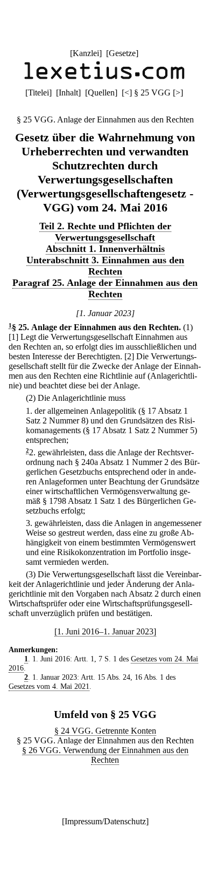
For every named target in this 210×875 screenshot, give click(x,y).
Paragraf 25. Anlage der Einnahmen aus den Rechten (105, 288)
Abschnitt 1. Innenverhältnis (105, 248)
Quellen (101, 92)
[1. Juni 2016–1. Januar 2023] (105, 631)
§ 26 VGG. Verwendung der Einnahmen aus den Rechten (105, 755)
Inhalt (68, 92)
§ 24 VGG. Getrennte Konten (105, 730)
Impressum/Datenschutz (105, 821)
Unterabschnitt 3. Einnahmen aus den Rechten (105, 266)
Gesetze (122, 53)
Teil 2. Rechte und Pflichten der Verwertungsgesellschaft (105, 232)
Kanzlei (86, 53)
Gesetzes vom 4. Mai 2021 (49, 686)
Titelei (38, 92)
